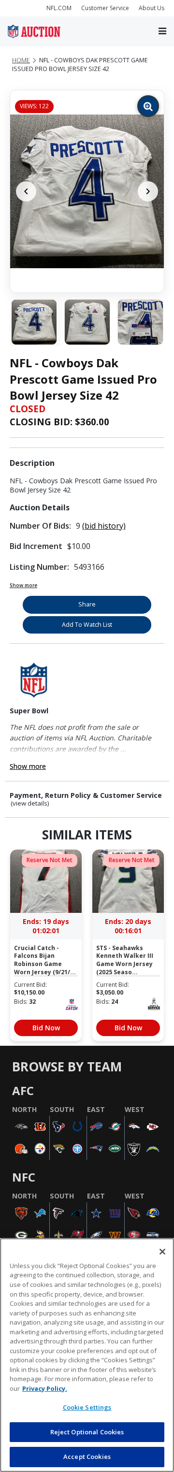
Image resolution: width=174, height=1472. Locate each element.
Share (87, 604)
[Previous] (26, 191)
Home (21, 60)
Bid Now (46, 1027)
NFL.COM (59, 8)
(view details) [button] (30, 803)
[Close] (162, 1251)
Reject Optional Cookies (87, 1432)
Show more (23, 585)
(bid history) (104, 525)
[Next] (148, 191)
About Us (151, 8)
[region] (87, 1355)
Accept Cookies (87, 1456)
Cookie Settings (87, 1407)
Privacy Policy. (44, 1388)
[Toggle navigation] (162, 32)
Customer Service (105, 8)
